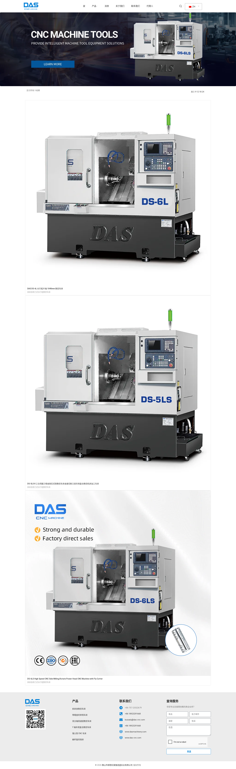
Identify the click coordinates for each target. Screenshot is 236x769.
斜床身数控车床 (79, 709)
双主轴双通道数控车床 (81, 721)
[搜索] (180, 6)
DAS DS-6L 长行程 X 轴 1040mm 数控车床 (45, 289)
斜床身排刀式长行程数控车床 (38, 292)
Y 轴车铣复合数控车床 (81, 727)
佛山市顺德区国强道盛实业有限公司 (117, 765)
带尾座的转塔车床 (80, 715)
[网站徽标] (31, 6)
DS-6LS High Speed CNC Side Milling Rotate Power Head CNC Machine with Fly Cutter (65, 679)
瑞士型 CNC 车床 (79, 733)
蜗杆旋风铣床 (78, 739)
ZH (193, 6)
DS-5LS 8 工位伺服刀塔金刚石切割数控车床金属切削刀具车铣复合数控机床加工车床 (63, 484)
